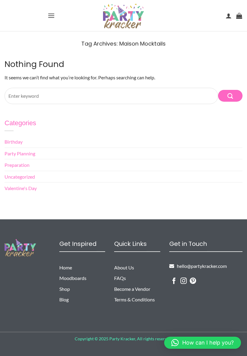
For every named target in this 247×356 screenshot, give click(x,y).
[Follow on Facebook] (174, 281)
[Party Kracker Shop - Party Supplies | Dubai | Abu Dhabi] (123, 16)
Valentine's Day (21, 188)
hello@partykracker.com (200, 266)
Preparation (17, 165)
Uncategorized (20, 177)
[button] (51, 15)
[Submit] (230, 96)
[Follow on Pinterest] (193, 281)
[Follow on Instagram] (183, 281)
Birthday (14, 142)
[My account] (229, 15)
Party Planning (20, 153)
